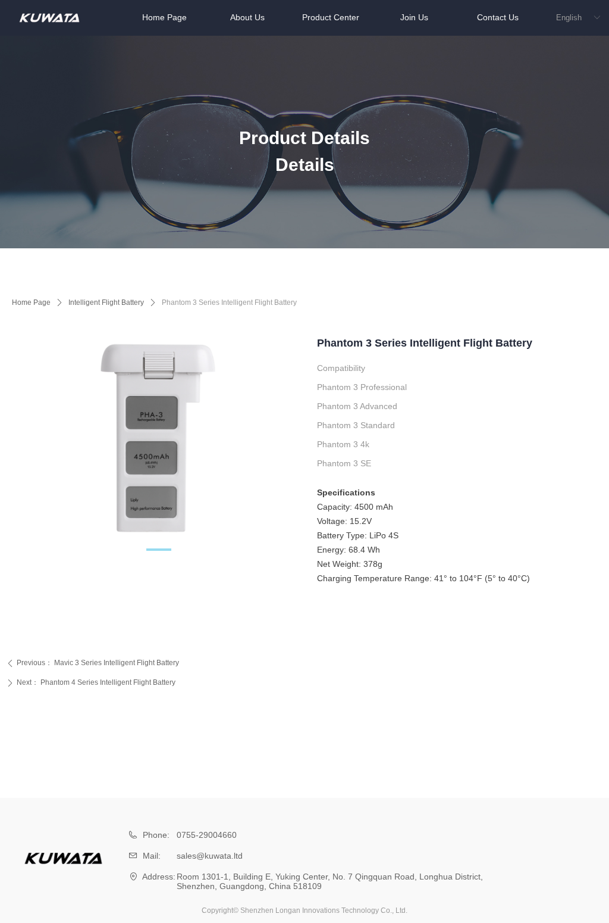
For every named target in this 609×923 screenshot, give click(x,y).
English (569, 17)
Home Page (31, 302)
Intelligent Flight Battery (106, 302)
